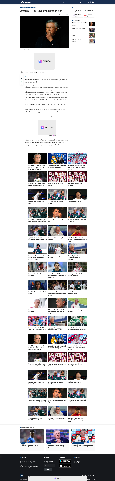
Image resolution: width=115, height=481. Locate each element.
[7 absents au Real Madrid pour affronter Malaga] (92, 35)
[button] (80, 2)
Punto (21, 14)
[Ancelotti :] (57, 436)
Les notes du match (37, 76)
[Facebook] (82, 2)
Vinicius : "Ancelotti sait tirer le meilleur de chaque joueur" (30, 446)
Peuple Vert (76, 464)
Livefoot (76, 460)
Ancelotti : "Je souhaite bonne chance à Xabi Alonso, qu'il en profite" (83, 446)
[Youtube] (89, 15)
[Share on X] (66, 14)
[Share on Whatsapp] (21, 81)
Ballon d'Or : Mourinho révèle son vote (78, 39)
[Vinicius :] (32, 436)
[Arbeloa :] (92, 30)
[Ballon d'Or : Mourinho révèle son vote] (92, 41)
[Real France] (28, 2)
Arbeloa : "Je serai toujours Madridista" (79, 28)
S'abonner (47, 469)
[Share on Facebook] (64, 14)
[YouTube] (85, 2)
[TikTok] (88, 2)
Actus (23, 442)
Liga (34, 7)
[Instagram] (87, 2)
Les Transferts (77, 462)
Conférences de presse (26, 7)
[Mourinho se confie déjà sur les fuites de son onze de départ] (92, 24)
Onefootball (77, 461)
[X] (83, 2)
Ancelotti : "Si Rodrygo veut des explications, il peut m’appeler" (55, 446)
